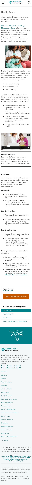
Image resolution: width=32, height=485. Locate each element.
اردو (17, 461)
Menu (3, 2)
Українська (12, 461)
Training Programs (6, 382)
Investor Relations (6, 396)
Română (12, 459)
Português (6, 459)
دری (20, 456)
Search (28, 1)
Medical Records (6, 406)
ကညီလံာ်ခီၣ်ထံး (13, 457)
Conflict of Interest (7, 419)
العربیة (7, 456)
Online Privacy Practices (8, 409)
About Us (4, 372)
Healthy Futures (7, 310)
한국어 (19, 457)
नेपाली (28, 457)
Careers (3, 378)
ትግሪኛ (26, 459)
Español (3, 456)
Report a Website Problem (9, 437)
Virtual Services (7, 318)
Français (24, 456)
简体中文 (16, 456)
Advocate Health (6, 389)
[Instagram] (17, 339)
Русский (17, 459)
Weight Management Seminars (16, 296)
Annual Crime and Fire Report (10, 413)
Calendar (4, 385)
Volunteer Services (6, 430)
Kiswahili (22, 459)
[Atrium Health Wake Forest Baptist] (16, 350)
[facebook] (13, 334)
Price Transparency (7, 402)
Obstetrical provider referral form (16, 275)
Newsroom (4, 375)
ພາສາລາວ (24, 457)
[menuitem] (16, 307)
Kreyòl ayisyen (5, 457)
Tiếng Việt (20, 461)
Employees (4, 423)
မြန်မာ (11, 456)
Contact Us (4, 440)
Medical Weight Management (14, 307)
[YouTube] (21, 334)
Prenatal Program (8, 314)
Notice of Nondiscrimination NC (11, 366)
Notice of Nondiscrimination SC (11, 368)
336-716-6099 (9, 291)
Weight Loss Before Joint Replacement (15, 321)
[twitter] (17, 334)
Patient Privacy (5, 416)
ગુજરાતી (28, 456)
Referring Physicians (7, 426)
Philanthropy (5, 433)
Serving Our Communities (9, 399)
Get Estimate (5, 392)
